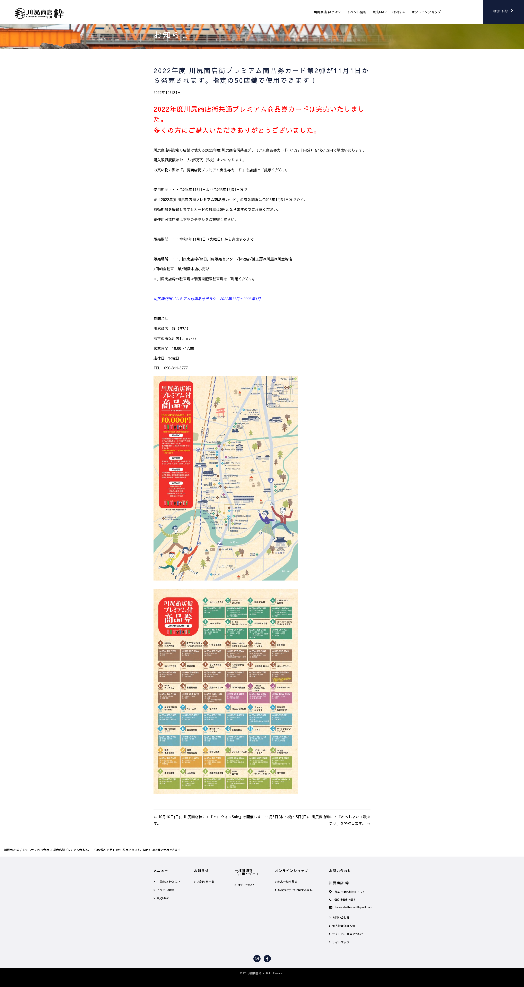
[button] (503, 12)
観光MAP (379, 12)
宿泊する (398, 12)
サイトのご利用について (347, 934)
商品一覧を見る (287, 881)
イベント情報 (357, 12)
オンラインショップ (426, 12)
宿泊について (245, 885)
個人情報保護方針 (343, 926)
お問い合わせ (340, 917)
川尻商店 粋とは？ (327, 12)
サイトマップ (340, 942)
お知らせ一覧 (204, 881)
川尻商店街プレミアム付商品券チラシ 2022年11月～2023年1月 (207, 298)
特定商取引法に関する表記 (295, 890)
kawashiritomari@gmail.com (353, 907)
